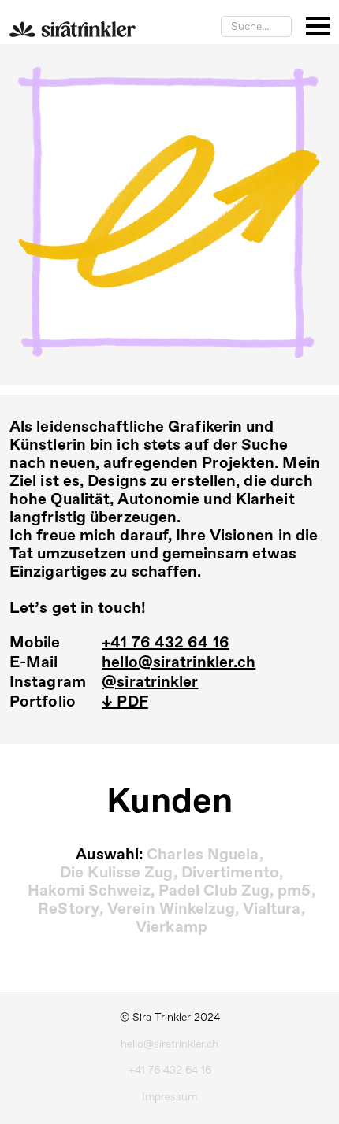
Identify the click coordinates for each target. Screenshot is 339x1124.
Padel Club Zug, (216, 891)
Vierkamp (171, 927)
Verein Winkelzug (171, 909)
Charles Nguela (203, 855)
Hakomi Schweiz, (91, 891)
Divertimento (230, 873)
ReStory (68, 909)
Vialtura (272, 909)
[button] (318, 26)
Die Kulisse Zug (116, 873)
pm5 (294, 891)
